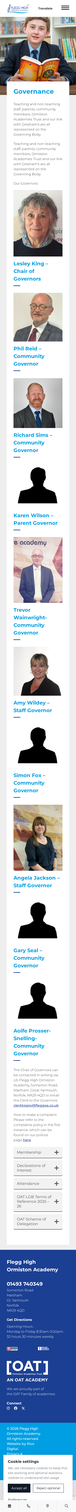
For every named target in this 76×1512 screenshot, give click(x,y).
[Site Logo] (19, 8)
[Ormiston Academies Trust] (27, 1371)
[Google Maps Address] (47, 1506)
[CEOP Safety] (12, 1349)
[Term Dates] (9, 1506)
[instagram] (8, 1408)
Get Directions (19, 1320)
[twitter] (23, 1408)
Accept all (19, 1488)
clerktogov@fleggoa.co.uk (36, 1105)
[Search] (66, 1506)
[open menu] (65, 8)
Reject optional (48, 1488)
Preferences (17, 1500)
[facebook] (15, 1408)
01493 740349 (25, 1284)
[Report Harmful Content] (43, 1348)
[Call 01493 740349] (28, 1506)
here (27, 1140)
